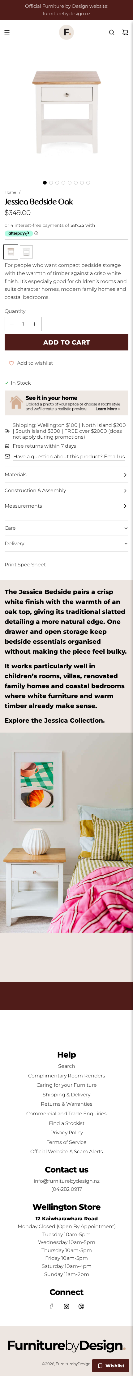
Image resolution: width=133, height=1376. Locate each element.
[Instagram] (66, 1306)
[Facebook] (51, 1306)
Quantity (15, 311)
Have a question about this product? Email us (69, 456)
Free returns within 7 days (44, 446)
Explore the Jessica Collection (54, 720)
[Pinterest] (81, 1306)
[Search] (111, 32)
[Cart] (125, 32)
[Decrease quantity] (12, 324)
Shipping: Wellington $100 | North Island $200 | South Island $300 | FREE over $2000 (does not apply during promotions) (69, 431)
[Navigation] (7, 32)
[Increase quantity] (34, 324)
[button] (45, 183)
